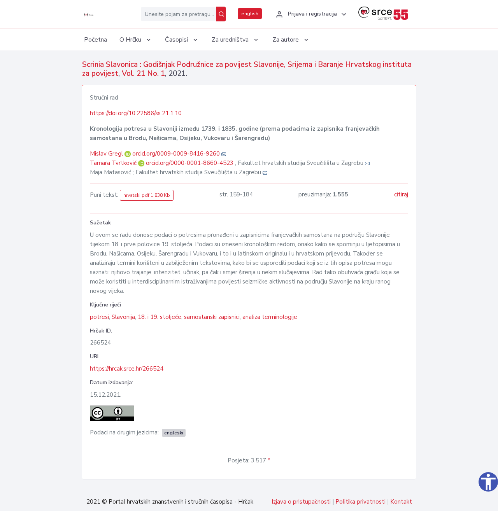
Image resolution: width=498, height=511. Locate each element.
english (249, 13)
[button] (310, 14)
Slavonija (123, 317)
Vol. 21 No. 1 (143, 73)
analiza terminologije (269, 317)
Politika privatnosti (360, 502)
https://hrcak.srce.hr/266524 (126, 369)
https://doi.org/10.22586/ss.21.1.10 (136, 113)
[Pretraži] (221, 14)
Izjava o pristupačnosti (301, 502)
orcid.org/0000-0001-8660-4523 (189, 163)
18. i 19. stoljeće (159, 317)
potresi (99, 317)
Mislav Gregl (107, 154)
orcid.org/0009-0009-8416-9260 (176, 154)
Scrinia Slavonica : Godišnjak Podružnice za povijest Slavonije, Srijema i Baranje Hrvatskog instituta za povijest (247, 69)
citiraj (401, 194)
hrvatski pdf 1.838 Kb (146, 195)
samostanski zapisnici (212, 317)
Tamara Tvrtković (114, 163)
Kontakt (401, 502)
